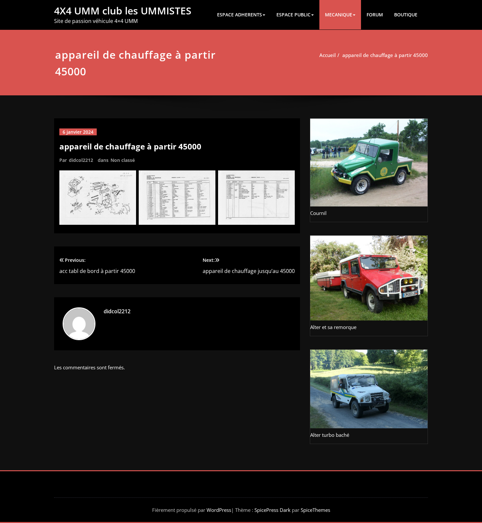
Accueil (327, 55)
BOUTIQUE (405, 14)
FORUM (375, 14)
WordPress (219, 510)
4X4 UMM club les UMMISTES (122, 10)
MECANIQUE (338, 14)
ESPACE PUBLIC (293, 14)
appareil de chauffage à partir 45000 (385, 55)
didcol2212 (81, 160)
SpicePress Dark (272, 510)
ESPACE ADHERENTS (239, 14)
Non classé (122, 160)
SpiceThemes (314, 510)
